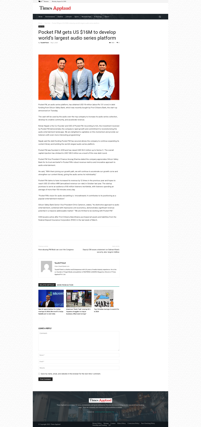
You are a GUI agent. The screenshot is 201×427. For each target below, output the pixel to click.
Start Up (47, 23)
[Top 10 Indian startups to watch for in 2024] (106, 298)
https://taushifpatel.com (62, 266)
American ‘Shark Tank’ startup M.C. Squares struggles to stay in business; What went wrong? (78, 311)
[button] (160, 16)
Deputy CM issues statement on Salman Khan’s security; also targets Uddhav (101, 251)
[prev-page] (39, 318)
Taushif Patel (44, 42)
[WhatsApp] (56, 48)
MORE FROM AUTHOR (65, 285)
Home (40, 23)
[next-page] (43, 318)
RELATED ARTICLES (47, 285)
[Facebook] (40, 48)
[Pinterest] (51, 48)
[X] (46, 48)
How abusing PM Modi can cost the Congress (56, 250)
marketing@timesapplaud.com (104, 412)
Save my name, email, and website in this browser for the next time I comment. (71, 374)
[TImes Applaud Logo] (55, 8)
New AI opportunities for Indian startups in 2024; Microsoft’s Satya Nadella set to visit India (50, 311)
